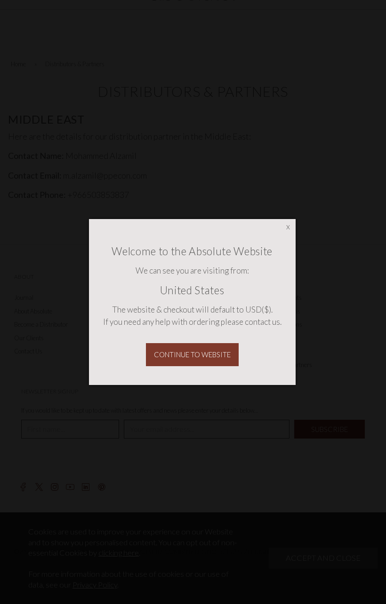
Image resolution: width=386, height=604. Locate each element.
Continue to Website (192, 354)
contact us (262, 322)
